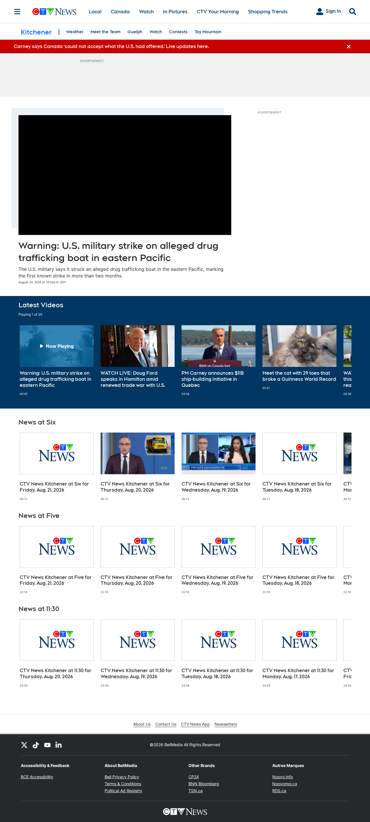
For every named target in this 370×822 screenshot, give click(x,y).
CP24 (193, 776)
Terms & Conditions (123, 783)
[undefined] (57, 360)
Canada (120, 11)
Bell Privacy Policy (122, 776)
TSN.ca (195, 790)
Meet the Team (105, 32)
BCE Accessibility (37, 776)
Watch (146, 11)
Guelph (135, 32)
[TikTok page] (35, 744)
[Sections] (17, 11)
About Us (142, 724)
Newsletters (225, 724)
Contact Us (165, 724)
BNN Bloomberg (203, 783)
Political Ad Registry (123, 790)
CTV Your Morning (218, 11)
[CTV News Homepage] (54, 11)
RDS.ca (279, 790)
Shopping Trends (268, 11)
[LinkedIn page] (59, 744)
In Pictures (175, 11)
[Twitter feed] (24, 744)
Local (95, 11)
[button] (340, 360)
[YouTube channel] (47, 744)
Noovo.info (282, 776)
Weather (75, 32)
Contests (178, 32)
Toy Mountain (208, 32)
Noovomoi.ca (284, 783)
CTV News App (195, 724)
